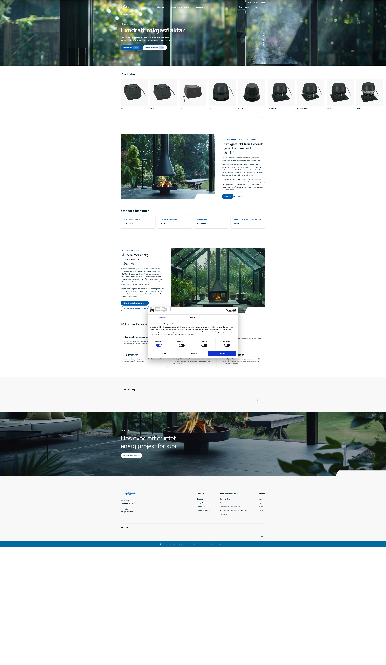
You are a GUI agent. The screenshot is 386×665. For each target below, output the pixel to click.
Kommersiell (225, 499)
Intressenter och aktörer (180, 7)
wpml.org (178, 544)
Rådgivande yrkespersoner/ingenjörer (233, 510)
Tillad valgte (193, 353)
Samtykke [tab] (162, 317)
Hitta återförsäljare (242, 7)
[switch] (182, 345)
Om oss (256, 2)
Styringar (200, 499)
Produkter (200, 7)
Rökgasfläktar (202, 503)
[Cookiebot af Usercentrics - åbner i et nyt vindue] (227, 310)
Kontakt (261, 510)
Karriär (249, 2)
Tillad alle (222, 353)
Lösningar (160, 7)
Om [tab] (223, 317)
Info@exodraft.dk (127, 512)
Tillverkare (224, 514)
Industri (223, 503)
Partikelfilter (201, 507)
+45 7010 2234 (126, 509)
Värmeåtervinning (203, 510)
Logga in (263, 2)
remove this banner (218, 544)
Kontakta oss (130, 48)
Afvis (164, 353)
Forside (123, 14)
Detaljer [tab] (193, 317)
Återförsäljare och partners (230, 507)
